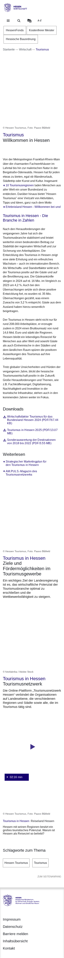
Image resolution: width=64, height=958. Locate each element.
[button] (32, 750)
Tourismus (40, 862)
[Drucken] (33, 149)
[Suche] (19, 21)
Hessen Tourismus (16, 862)
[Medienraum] (29, 21)
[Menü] (8, 21)
